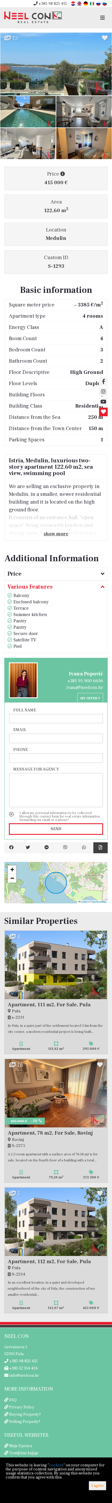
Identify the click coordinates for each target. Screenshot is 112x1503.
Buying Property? (25, 1414)
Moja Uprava (20, 1446)
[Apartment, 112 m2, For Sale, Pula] (56, 1222)
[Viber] (65, 847)
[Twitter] (28, 847)
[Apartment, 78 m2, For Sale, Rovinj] (56, 1093)
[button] (12, 869)
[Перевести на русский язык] (98, 3)
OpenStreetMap (98, 901)
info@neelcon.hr (23, 1375)
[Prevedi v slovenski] (105, 3)
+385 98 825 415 (52, 3)
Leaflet (83, 901)
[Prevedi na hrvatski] (73, 3)
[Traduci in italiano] (92, 3)
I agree (97, 1485)
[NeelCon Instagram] (103, 391)
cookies (56, 1465)
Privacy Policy (21, 1407)
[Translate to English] (79, 3)
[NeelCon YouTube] (103, 402)
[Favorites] (103, 412)
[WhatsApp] (84, 847)
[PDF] (100, 847)
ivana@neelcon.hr (84, 687)
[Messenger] (46, 847)
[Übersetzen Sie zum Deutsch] (86, 3)
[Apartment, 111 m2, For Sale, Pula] (56, 965)
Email (19, 729)
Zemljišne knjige (23, 1453)
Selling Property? (24, 1421)
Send (56, 829)
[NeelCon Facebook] (103, 381)
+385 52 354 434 (23, 1368)
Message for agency (36, 769)
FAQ (13, 1400)
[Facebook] (11, 847)
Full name (24, 710)
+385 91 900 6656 (85, 681)
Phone (20, 749)
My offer (89, 698)
